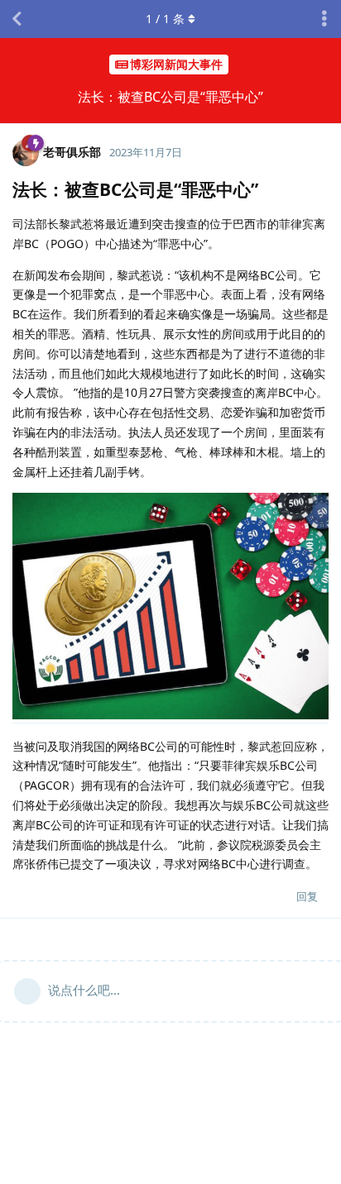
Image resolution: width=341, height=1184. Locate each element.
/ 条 (165, 18)
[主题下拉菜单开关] (324, 19)
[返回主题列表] (16, 19)
